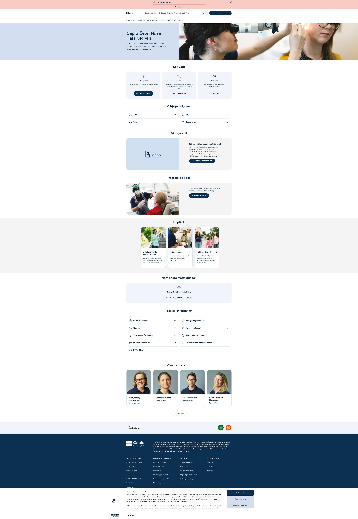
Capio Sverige (130, 20)
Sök (206, 13)
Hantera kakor (239, 499)
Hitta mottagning (140, 20)
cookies (144, 501)
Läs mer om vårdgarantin (202, 161)
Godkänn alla (240, 493)
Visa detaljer (131, 515)
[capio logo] (135, 444)
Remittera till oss (199, 195)
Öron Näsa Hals (160, 20)
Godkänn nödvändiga (240, 505)
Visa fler (180, 413)
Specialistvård (151, 20)
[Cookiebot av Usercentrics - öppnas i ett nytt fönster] (114, 515)
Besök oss (215, 93)
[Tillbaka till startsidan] (130, 13)
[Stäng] (231, 2)
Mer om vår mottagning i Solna (179, 298)
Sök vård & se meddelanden (220, 13)
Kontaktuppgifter (179, 93)
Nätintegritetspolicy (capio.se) (154, 510)
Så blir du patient (143, 93)
